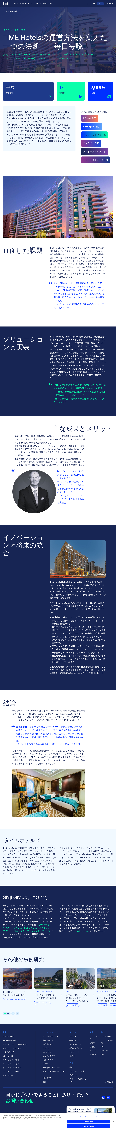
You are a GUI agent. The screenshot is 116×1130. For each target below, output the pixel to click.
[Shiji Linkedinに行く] (103, 1097)
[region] (58, 1121)
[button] (100, 3)
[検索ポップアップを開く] (87, 4)
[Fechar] (113, 1121)
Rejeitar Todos (88, 1121)
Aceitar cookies (89, 1126)
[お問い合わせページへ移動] (90, 4)
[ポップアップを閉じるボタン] (113, 1107)
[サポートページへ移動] (94, 4)
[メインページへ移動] (5, 3)
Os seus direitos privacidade (89, 1117)
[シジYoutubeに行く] (108, 1097)
